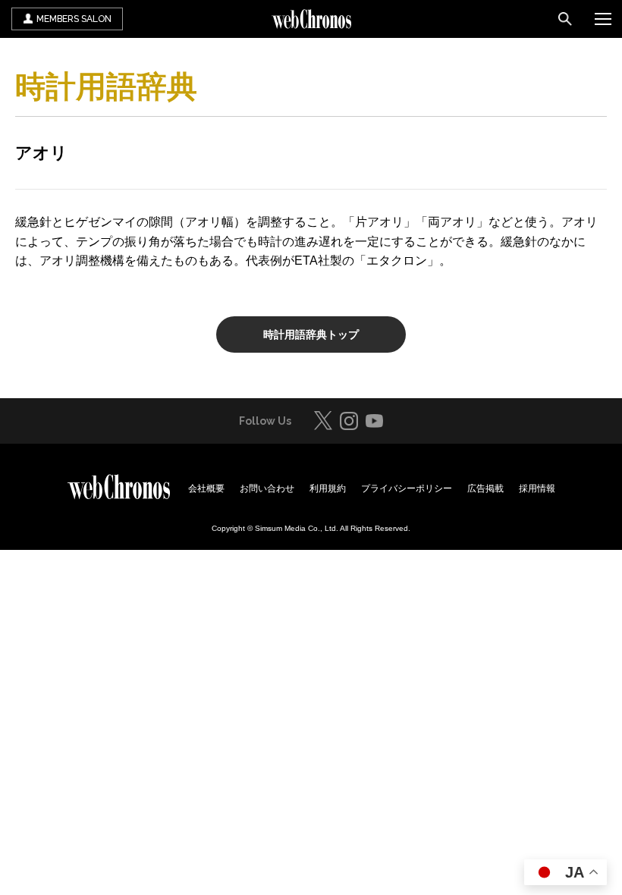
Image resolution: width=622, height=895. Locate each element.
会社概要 (206, 488)
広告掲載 (485, 488)
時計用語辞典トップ (311, 334)
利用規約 (327, 488)
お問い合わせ (267, 488)
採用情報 (537, 488)
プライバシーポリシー (406, 488)
